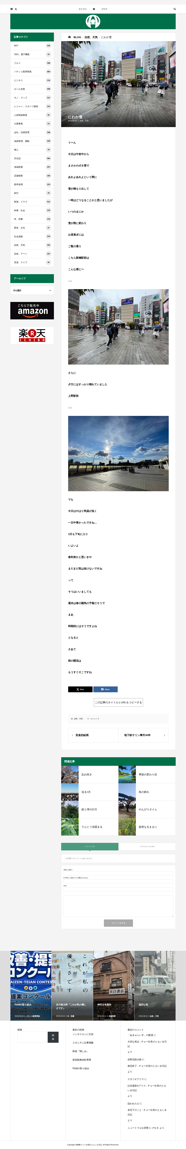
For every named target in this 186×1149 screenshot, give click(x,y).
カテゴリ (83, 9)
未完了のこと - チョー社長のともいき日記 (147, 1112)
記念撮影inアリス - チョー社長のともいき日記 (147, 1088)
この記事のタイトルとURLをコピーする (118, 702)
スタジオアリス (136, 1079)
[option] (31, 986)
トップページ (94, 9)
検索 (19, 1029)
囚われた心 (133, 1103)
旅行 (32, 193)
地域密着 (32, 167)
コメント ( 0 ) (90, 846)
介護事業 (32, 123)
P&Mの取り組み (81, 1068)
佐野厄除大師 (135, 1059)
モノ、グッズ (32, 97)
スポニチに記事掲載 (83, 1042)
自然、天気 (84, 121)
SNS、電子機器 (32, 54)
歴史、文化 (32, 227)
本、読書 (32, 219)
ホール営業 (32, 89)
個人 (32, 149)
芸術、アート (32, 254)
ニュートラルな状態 (138, 1128)
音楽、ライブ (32, 262)
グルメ (32, 63)
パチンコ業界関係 (32, 71)
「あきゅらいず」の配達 (140, 1035)
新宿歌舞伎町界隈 (82, 1060)
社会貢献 (32, 236)
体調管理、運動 (32, 141)
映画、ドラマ (32, 201)
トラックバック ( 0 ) (147, 846)
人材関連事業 (32, 115)
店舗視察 (32, 175)
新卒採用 (32, 184)
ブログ (104, 9)
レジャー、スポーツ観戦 (32, 106)
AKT (32, 45)
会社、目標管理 (32, 132)
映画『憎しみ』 (81, 1051)
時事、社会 (32, 210)
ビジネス (32, 80)
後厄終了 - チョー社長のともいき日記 (147, 1066)
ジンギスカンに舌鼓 (83, 1034)
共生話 (32, 158)
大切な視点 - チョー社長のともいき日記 (147, 1044)
